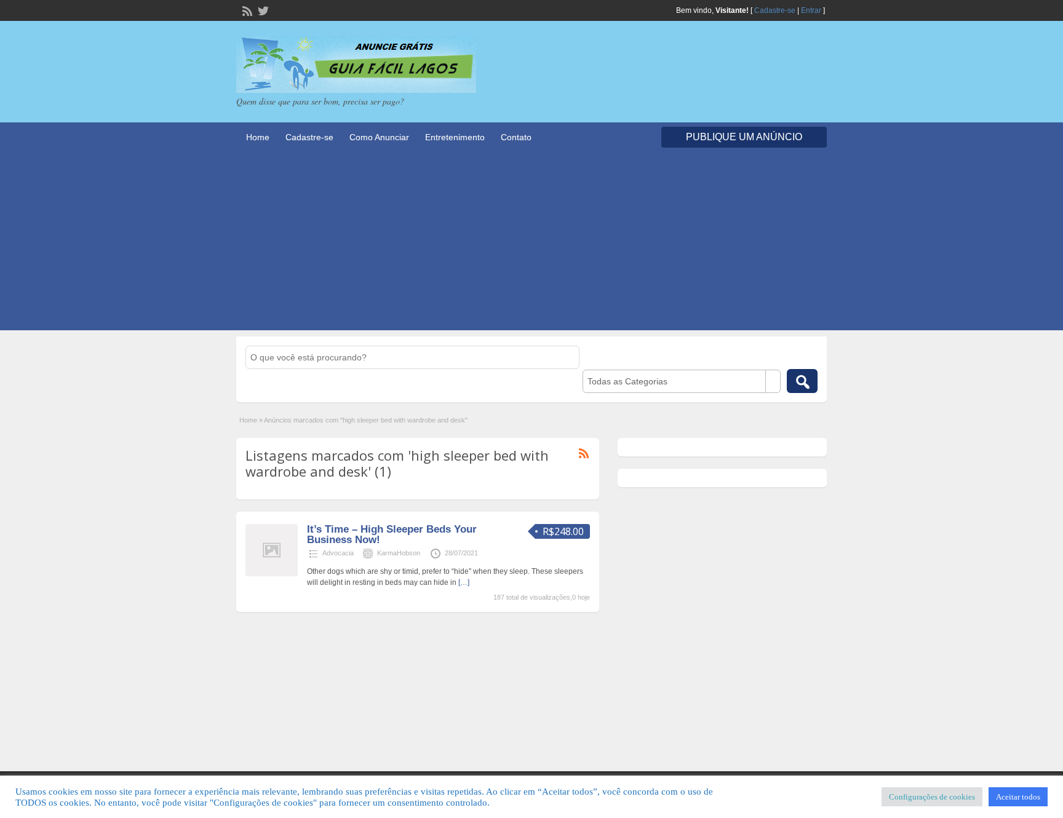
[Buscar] (802, 381)
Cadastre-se (774, 10)
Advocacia (338, 553)
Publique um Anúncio (744, 137)
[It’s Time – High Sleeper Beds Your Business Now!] (271, 574)
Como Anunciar (379, 137)
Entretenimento (455, 137)
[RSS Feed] (246, 10)
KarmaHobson (398, 553)
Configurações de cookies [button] (932, 796)
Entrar (811, 10)
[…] (463, 582)
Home (257, 137)
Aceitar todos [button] (1018, 796)
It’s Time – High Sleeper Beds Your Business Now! (392, 534)
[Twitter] (262, 10)
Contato (516, 137)
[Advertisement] (531, 244)
